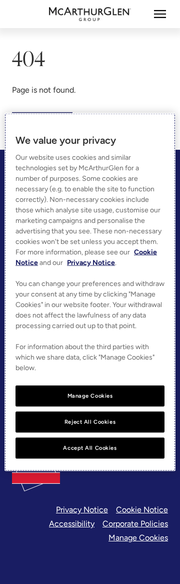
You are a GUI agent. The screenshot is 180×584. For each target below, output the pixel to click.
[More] (160, 14)
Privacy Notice (82, 509)
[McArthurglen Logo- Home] (90, 14)
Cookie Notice (142, 509)
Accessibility (71, 523)
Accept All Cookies (89, 447)
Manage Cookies (138, 537)
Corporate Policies (135, 523)
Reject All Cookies (90, 421)
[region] (90, 292)
